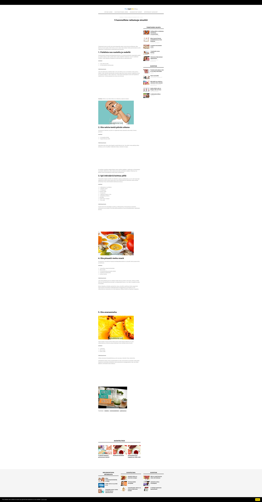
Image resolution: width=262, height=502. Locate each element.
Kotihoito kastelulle (118, 455)
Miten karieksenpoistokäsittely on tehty (111, 480)
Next (142, 448)
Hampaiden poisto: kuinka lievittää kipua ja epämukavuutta (111, 491)
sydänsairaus (123, 410)
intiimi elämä (108, 12)
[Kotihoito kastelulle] (120, 449)
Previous (96, 448)
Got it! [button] (257, 499)
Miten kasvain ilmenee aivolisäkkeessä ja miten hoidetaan (156, 40)
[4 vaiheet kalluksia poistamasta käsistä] (105, 449)
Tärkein (121, 17)
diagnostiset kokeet (136, 12)
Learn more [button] (44, 499)
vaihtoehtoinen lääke (121, 12)
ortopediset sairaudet (151, 12)
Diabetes (107, 410)
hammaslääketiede (114, 410)
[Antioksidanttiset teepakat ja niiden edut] (135, 449)
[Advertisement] (119, 31)
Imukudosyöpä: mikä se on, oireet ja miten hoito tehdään (134, 489)
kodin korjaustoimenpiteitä (132, 17)
